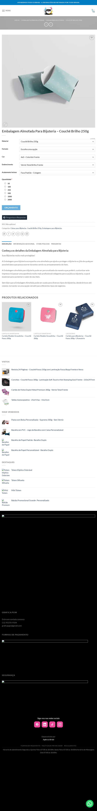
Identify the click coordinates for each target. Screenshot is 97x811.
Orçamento (11, 207)
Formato (5, 149)
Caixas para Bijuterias (55, 20)
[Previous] (2, 324)
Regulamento (70, 746)
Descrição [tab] (6, 244)
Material (5, 141)
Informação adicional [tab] (24, 244)
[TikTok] (52, 724)
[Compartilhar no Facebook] (9, 234)
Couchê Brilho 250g (74, 20)
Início (17, 20)
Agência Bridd (48, 739)
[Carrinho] (93, 10)
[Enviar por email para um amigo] (18, 234)
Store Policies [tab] (43, 244)
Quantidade (7, 179)
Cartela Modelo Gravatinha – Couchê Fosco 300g (16, 337)
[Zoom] (5, 124)
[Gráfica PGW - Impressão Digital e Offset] (48, 10)
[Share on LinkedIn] (27, 234)
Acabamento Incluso (9, 172)
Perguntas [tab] (56, 244)
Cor (3, 157)
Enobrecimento (7, 165)
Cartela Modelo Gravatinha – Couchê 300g (48, 337)
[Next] (95, 324)
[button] (89, 803)
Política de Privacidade (52, 746)
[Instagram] (60, 724)
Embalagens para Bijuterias (32, 20)
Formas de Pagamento (30, 746)
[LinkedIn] (45, 724)
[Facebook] (37, 724)
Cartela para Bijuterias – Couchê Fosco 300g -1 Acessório (78, 337)
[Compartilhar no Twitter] (13, 234)
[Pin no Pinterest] (22, 234)
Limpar (92, 138)
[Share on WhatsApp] (4, 234)
